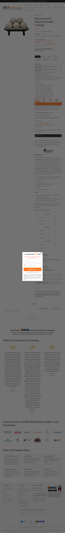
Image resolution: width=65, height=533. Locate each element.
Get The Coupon (32, 269)
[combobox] (26, 265)
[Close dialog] (41, 253)
